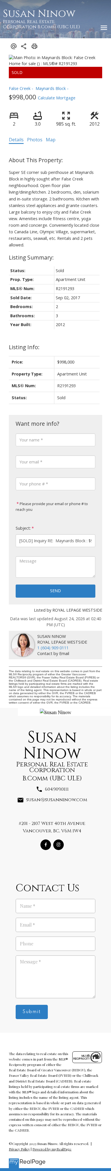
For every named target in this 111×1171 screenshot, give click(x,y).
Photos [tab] (34, 139)
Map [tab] (51, 139)
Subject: (23, 528)
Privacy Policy (19, 1149)
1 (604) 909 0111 (53, 647)
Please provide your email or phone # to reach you (52, 506)
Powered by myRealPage (51, 1149)
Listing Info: (24, 347)
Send (55, 590)
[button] (45, 844)
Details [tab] (16, 139)
